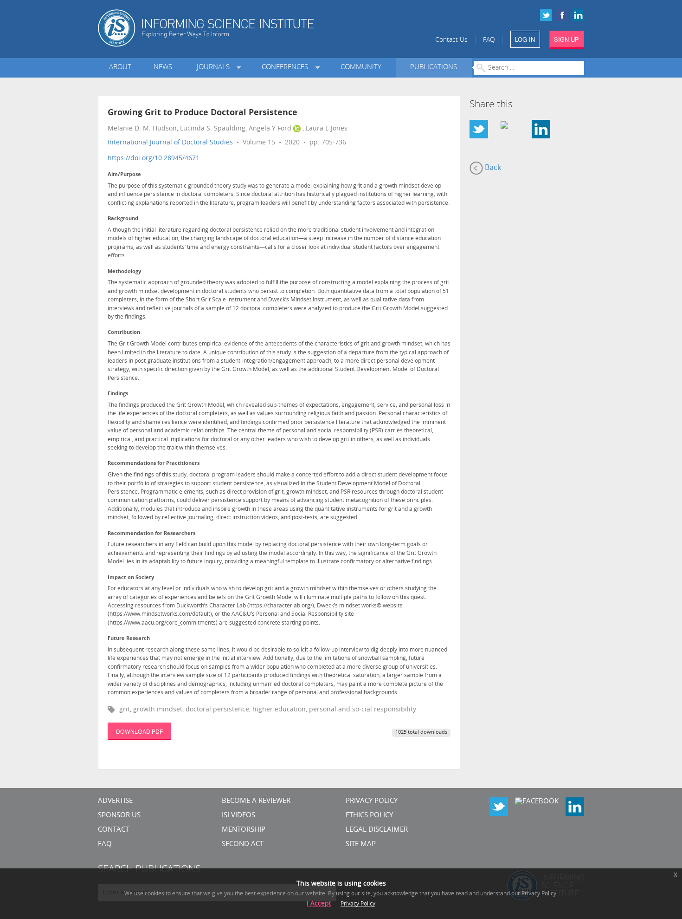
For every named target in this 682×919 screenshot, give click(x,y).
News (163, 67)
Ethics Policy (369, 815)
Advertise (115, 801)
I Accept (319, 903)
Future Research (129, 638)
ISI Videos (238, 815)
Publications (433, 67)
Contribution (124, 332)
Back (492, 168)
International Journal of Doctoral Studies (170, 142)
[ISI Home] (238, 28)
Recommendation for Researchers (151, 533)
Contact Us (451, 40)
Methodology (124, 271)
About (120, 67)
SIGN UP (566, 39)
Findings (118, 394)
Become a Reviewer (256, 801)
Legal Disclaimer (377, 830)
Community (361, 67)
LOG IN (525, 39)
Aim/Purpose (124, 174)
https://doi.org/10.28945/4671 (153, 158)
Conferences (287, 67)
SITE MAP (361, 844)
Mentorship (243, 830)
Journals (215, 67)
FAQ (489, 40)
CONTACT (113, 830)
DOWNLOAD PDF (139, 731)
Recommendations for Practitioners (153, 463)
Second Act (243, 844)
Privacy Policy (372, 801)
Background (123, 219)
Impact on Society (131, 577)
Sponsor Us (119, 815)
